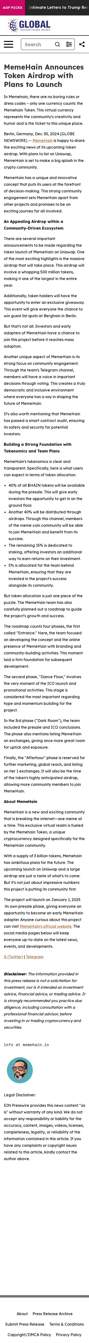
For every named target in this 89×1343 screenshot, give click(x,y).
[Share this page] (82, 44)
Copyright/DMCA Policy (29, 1334)
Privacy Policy (68, 1334)
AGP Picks (12, 7)
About (22, 1313)
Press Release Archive (53, 1313)
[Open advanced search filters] (69, 44)
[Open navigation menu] (8, 44)
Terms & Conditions (66, 1324)
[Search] (57, 44)
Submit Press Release (24, 1324)
